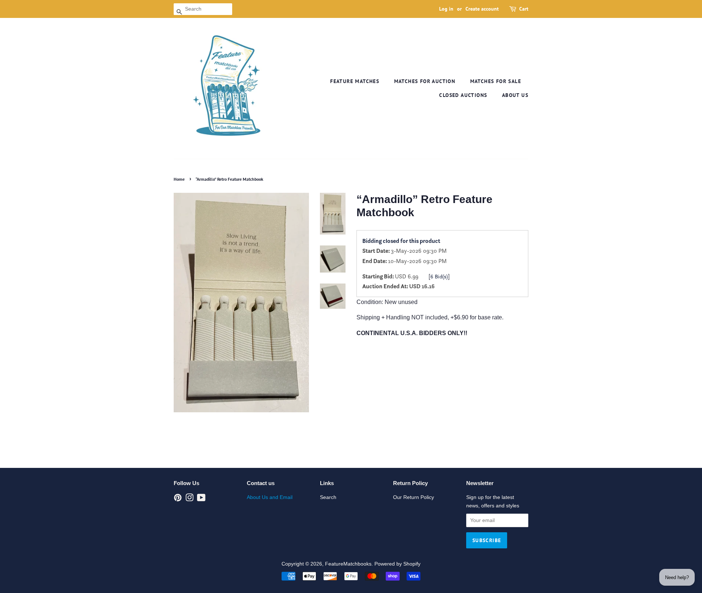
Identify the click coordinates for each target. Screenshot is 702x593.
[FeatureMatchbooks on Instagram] (189, 499)
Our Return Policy (413, 497)
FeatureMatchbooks (348, 564)
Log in (446, 8)
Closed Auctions (463, 95)
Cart (523, 8)
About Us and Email (269, 497)
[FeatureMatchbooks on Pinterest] (178, 499)
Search (328, 497)
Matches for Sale (495, 81)
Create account (482, 8)
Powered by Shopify (397, 564)
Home (179, 179)
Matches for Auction (425, 81)
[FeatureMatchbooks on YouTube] (201, 499)
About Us (515, 95)
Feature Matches (354, 81)
